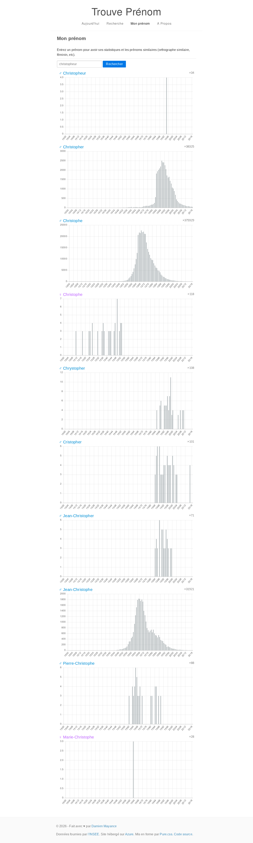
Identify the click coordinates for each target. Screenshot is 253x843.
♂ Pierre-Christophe (76, 663)
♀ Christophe (70, 294)
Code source (183, 834)
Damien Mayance (104, 826)
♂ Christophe (70, 221)
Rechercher (114, 64)
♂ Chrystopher (72, 368)
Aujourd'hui (90, 23)
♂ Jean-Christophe (76, 589)
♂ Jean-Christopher (76, 516)
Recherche (115, 23)
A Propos (164, 23)
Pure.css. (166, 834)
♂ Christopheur (72, 73)
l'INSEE (93, 834)
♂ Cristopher (70, 442)
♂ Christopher (71, 147)
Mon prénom (140, 23)
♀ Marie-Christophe (76, 737)
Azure (129, 834)
